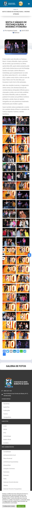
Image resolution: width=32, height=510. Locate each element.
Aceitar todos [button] (21, 506)
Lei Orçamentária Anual (9, 455)
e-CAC (5, 426)
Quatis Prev (6, 407)
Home (15, 9)
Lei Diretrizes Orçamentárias (10, 462)
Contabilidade (7, 451)
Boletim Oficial (7, 439)
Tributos (5, 485)
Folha (4, 478)
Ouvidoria (5, 443)
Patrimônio (6, 472)
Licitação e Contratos (9, 468)
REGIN (5, 429)
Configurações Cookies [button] (9, 506)
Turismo (5, 414)
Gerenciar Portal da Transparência (12, 489)
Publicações (6, 410)
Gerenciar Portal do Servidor (10, 482)
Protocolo (6, 475)
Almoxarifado (7, 465)
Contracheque (7, 436)
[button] (28, 3)
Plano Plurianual (7, 458)
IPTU (4, 432)
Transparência (7, 417)
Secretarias (6, 403)
